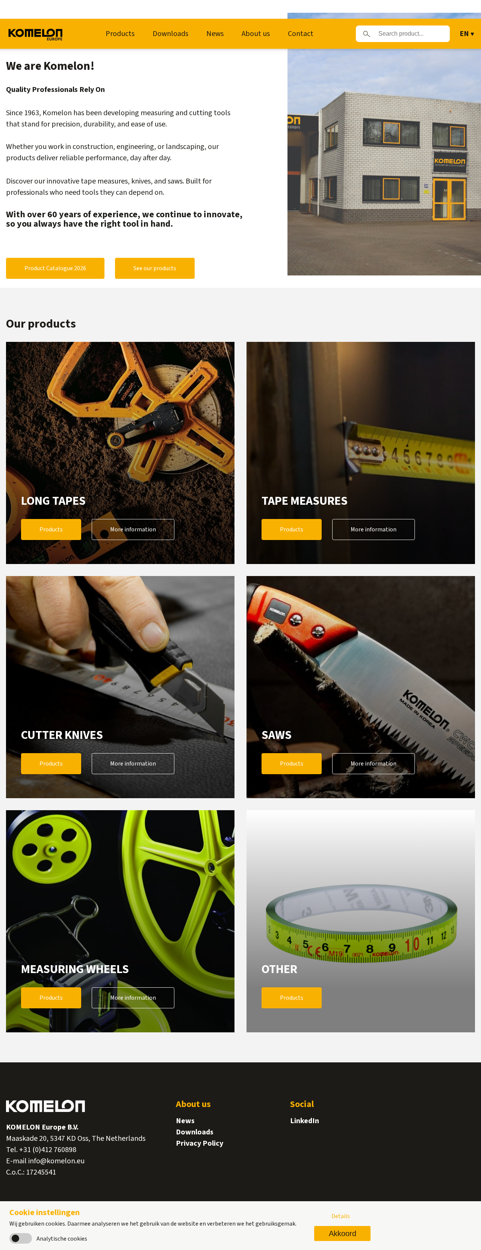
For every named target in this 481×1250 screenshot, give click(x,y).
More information (133, 529)
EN (464, 34)
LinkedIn (304, 1121)
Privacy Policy (199, 1143)
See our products (154, 268)
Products (120, 34)
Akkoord (342, 1233)
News (215, 34)
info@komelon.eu (56, 1161)
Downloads (170, 34)
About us (256, 34)
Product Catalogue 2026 (55, 268)
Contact (300, 34)
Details (340, 1216)
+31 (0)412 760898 (47, 1150)
